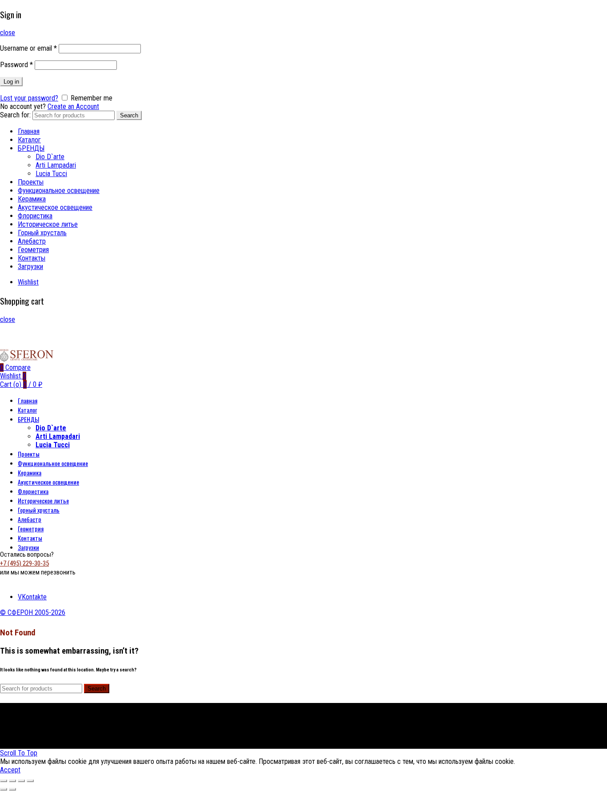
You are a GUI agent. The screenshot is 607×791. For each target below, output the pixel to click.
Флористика (35, 216)
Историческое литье (48, 224)
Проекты (31, 182)
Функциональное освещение (59, 190)
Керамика (32, 199)
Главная (29, 131)
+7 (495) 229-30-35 (24, 563)
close (7, 32)
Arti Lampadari (56, 165)
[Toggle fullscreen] (21, 780)
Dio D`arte (50, 157)
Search (129, 115)
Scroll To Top (18, 753)
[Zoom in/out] (30, 780)
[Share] (12, 780)
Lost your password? (29, 98)
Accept (10, 770)
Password (16, 64)
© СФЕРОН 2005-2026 (32, 612)
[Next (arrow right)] (12, 789)
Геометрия (33, 249)
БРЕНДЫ (31, 148)
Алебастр (32, 241)
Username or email (28, 48)
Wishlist (28, 282)
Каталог (29, 140)
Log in (11, 81)
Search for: (15, 115)
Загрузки (30, 266)
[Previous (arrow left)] (3, 789)
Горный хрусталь (42, 233)
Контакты (31, 258)
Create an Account (73, 106)
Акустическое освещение (55, 207)
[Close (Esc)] (3, 780)
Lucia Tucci (51, 173)
